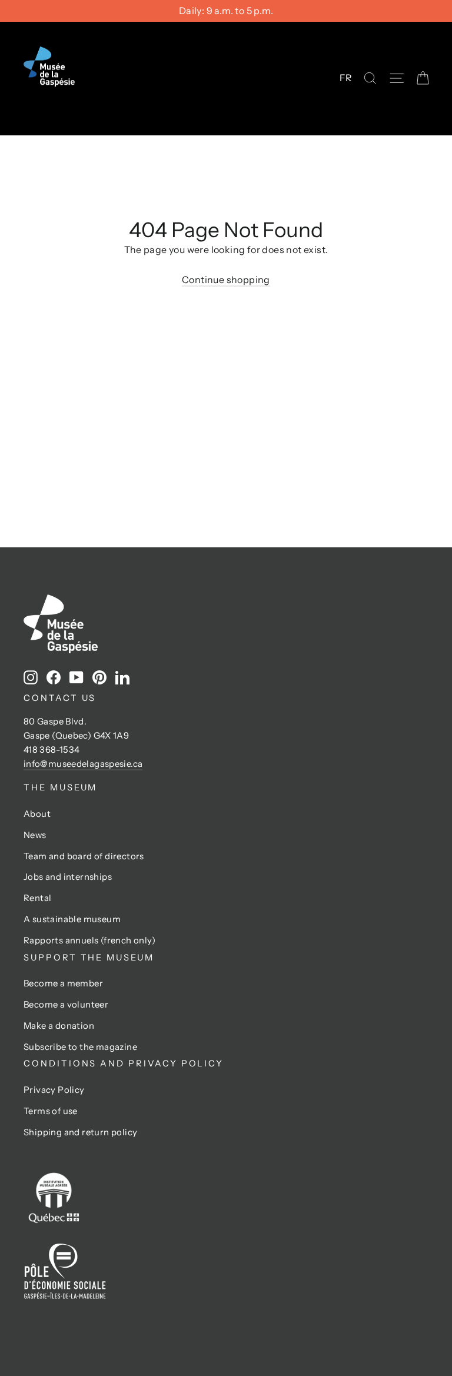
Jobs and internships (68, 877)
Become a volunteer (66, 1004)
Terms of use (51, 1111)
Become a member (63, 983)
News (35, 835)
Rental (37, 898)
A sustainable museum (72, 919)
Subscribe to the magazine (80, 1047)
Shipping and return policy (80, 1132)
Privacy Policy (54, 1090)
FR (346, 78)
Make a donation (59, 1026)
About (37, 814)
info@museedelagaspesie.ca (83, 764)
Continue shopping (226, 279)
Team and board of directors (84, 856)
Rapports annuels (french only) (89, 940)
